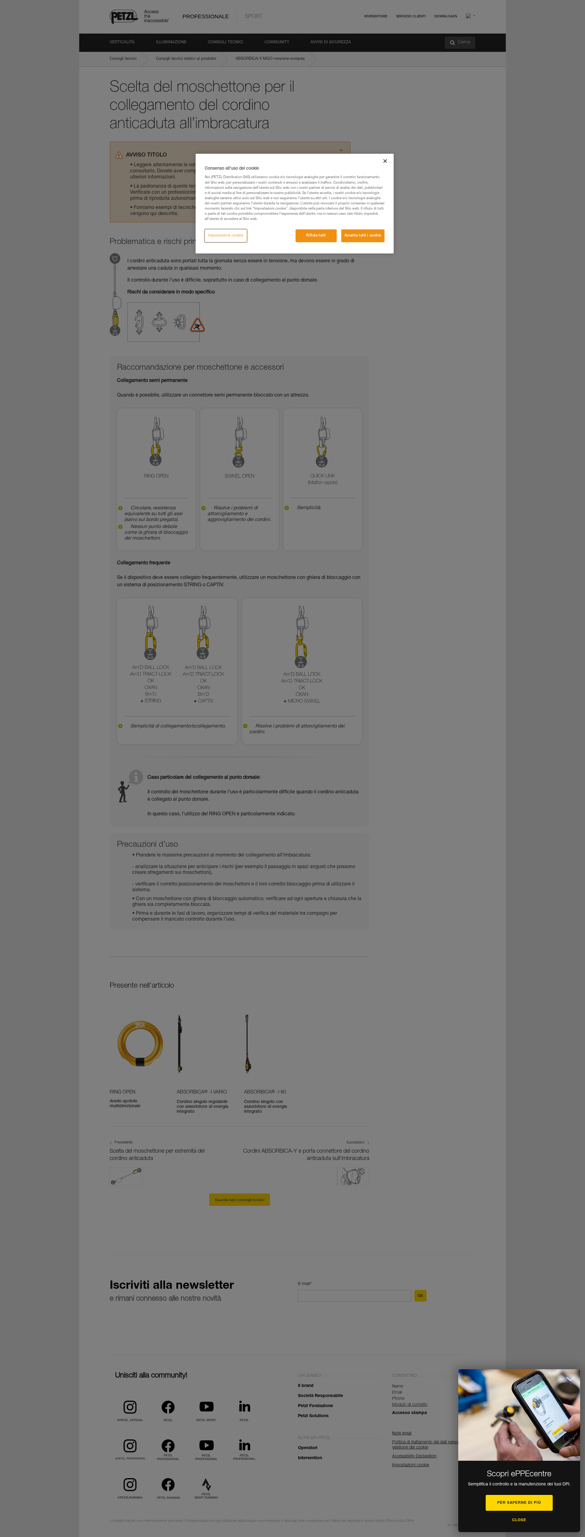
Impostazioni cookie (225, 235)
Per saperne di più (519, 1503)
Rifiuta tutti (316, 235)
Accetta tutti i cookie (363, 235)
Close (519, 1520)
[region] (295, 203)
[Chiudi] (385, 161)
